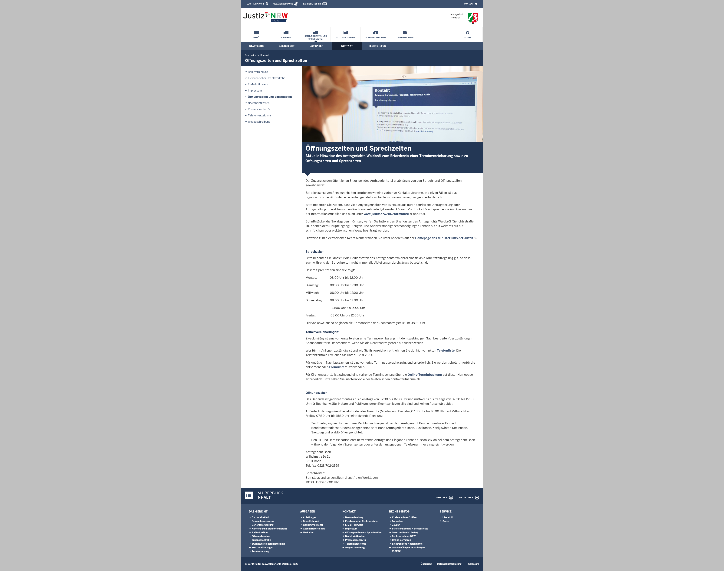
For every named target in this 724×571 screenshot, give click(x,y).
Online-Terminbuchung (425, 375)
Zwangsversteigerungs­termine (268, 543)
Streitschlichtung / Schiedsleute (410, 528)
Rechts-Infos (377, 46)
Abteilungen (309, 517)
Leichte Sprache (255, 4)
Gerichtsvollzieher (313, 524)
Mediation (308, 532)
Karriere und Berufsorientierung (269, 528)
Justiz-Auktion (260, 532)
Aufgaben (316, 46)
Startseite (256, 46)
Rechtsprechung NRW (404, 536)
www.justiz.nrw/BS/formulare (386, 214)
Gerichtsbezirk (311, 521)
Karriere (286, 37)
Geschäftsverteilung (314, 528)
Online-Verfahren (401, 540)
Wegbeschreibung (259, 121)
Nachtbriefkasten (258, 103)
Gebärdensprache (283, 4)
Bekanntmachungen (263, 521)
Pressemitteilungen (262, 547)
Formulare (336, 367)
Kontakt (468, 4)
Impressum (255, 90)
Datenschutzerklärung (449, 564)
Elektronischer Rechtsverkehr (266, 78)
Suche (467, 37)
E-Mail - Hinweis (258, 84)
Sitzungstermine (345, 37)
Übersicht (448, 517)
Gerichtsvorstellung (262, 524)
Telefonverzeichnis (375, 37)
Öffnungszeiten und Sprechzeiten (315, 37)
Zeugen (396, 524)
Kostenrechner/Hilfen (404, 517)
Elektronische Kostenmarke (407, 543)
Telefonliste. (446, 350)
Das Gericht (287, 46)
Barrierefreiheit (312, 4)
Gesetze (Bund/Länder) (405, 532)
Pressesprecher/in (259, 109)
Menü (256, 37)
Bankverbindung (258, 72)
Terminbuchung (405, 37)
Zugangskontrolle (261, 540)
